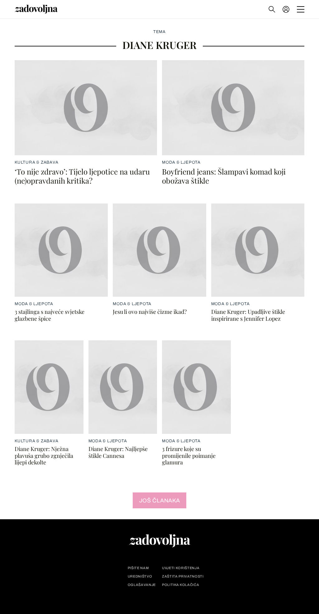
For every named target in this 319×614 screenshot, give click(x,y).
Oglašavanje (142, 585)
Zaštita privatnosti (183, 576)
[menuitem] (286, 9)
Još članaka (159, 500)
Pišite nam (138, 568)
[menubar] (286, 9)
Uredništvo (140, 576)
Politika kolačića (180, 585)
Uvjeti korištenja (180, 568)
